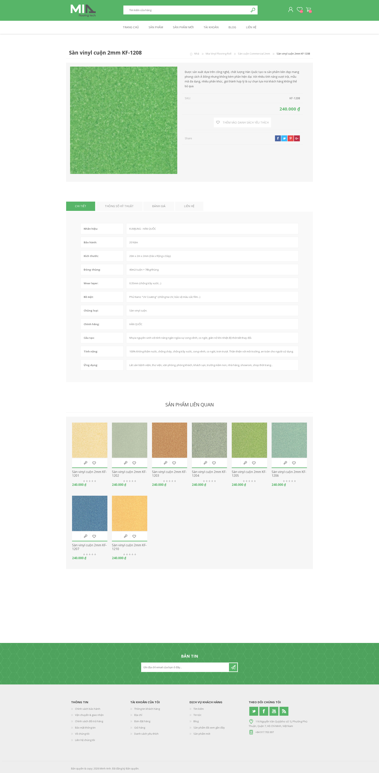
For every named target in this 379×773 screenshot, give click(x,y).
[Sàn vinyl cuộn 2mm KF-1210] (129, 513)
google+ (297, 138)
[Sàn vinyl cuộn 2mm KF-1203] (169, 440)
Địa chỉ (138, 715)
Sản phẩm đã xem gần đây (209, 727)
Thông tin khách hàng (147, 709)
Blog (196, 721)
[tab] (80, 206)
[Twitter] (253, 711)
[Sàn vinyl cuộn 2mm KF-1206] (289, 440)
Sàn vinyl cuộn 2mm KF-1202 (129, 474)
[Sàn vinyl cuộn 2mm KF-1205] (249, 440)
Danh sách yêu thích (146, 733)
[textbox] (186, 10)
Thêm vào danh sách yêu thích (94, 463)
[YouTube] (273, 711)
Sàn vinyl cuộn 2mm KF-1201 (89, 474)
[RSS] (284, 711)
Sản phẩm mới (201, 733)
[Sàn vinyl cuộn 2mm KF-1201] (89, 440)
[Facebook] (263, 711)
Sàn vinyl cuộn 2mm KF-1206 (289, 474)
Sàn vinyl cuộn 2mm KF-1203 (169, 474)
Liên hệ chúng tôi (85, 740)
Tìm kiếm (253, 10)
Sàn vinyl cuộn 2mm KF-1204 (209, 474)
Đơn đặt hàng (142, 721)
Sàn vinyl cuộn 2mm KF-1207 (89, 547)
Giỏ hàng (308, 9)
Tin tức (197, 715)
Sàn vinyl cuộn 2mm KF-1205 (249, 474)
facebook (278, 138)
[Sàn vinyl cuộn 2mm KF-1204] (209, 440)
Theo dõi (233, 667)
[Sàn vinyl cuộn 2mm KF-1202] (129, 440)
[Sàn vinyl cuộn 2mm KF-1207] (89, 513)
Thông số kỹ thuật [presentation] (119, 206)
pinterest (291, 138)
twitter (284, 138)
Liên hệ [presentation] (189, 206)
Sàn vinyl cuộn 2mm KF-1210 (129, 547)
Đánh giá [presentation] (158, 206)
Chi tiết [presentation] (80, 206)
